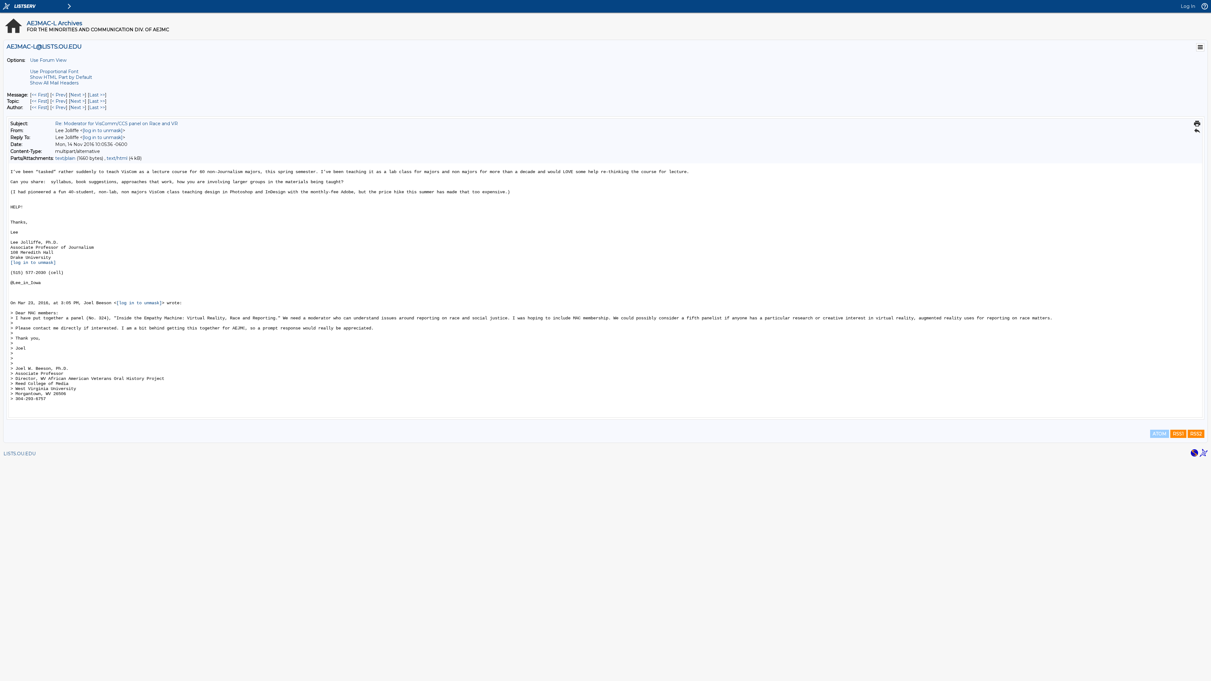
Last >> (97, 95)
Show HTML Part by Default (61, 77)
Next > (77, 95)
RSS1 (1178, 434)
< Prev (59, 95)
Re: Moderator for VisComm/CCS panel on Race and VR (116, 123)
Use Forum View (48, 60)
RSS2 (1196, 434)
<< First (39, 95)
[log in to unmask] (103, 130)
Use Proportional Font (54, 71)
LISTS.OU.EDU (19, 454)
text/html (117, 158)
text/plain (65, 158)
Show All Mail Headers (54, 83)
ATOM (1160, 434)
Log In (1188, 6)
